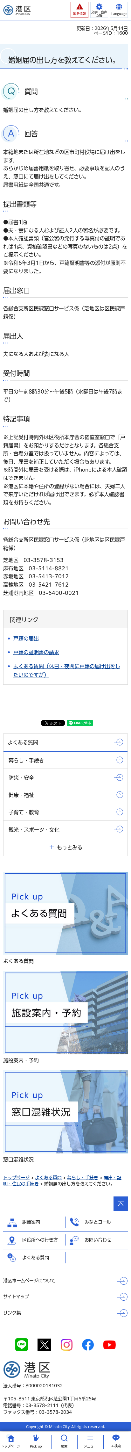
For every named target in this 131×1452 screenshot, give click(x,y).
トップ (10, 1446)
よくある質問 (48, 1177)
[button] (79, 10)
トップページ (16, 1177)
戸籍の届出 (26, 638)
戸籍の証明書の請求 (36, 652)
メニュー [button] (90, 1446)
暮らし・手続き (82, 1177)
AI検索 (116, 1446)
